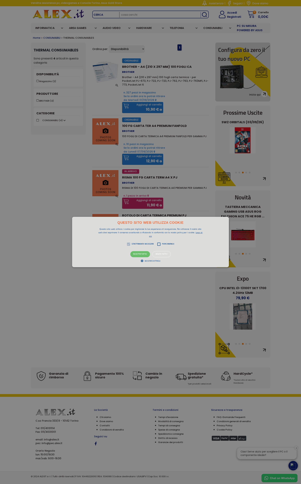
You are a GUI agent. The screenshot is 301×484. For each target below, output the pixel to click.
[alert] (150, 242)
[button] (150, 242)
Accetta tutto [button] (140, 254)
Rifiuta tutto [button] (162, 254)
